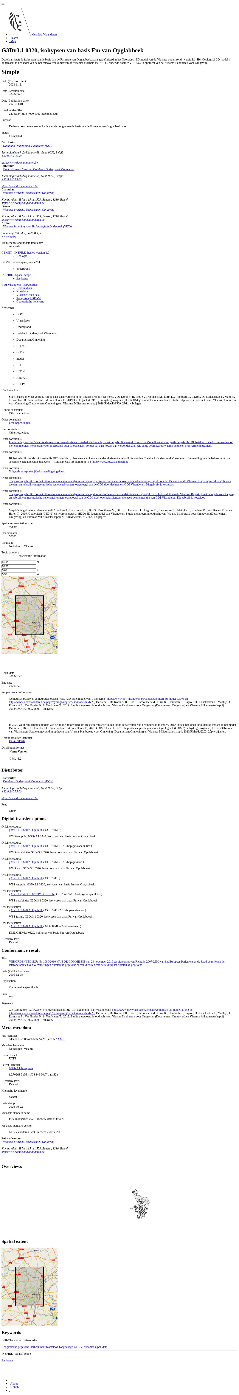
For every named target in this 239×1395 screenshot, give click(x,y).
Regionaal (22, 278)
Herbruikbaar (24, 288)
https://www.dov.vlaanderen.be (19, 162)
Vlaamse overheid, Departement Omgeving (28, 192)
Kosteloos (22, 291)
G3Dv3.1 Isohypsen (21, 1068)
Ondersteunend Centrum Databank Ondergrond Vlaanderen (38, 169)
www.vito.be (8, 236)
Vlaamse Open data (28, 294)
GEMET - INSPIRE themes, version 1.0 (25, 252)
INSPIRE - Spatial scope (16, 275)
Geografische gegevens (30, 301)
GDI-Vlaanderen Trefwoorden (19, 284)
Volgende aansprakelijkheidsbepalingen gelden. (37, 471)
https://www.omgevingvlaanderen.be (22, 202)
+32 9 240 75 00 (11, 155)
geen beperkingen (19, 422)
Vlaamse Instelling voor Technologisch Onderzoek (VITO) (37, 226)
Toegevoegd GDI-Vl (28, 298)
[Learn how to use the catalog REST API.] (9, 1390)
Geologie (21, 255)
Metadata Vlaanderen (44, 34)
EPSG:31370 (17, 741)
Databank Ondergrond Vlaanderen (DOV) (28, 145)
